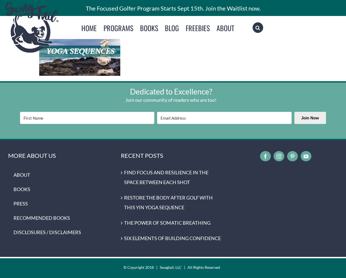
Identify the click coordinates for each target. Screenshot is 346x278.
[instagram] (279, 156)
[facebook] (265, 156)
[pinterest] (292, 156)
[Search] (257, 27)
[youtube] (306, 156)
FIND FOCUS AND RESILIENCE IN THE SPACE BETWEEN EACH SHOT (166, 177)
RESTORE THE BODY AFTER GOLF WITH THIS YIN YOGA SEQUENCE (168, 202)
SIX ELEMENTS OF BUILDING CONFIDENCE (172, 238)
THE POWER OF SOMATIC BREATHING (167, 223)
